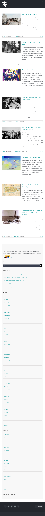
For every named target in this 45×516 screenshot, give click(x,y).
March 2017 (6, 418)
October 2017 (6, 396)
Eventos (5, 453)
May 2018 (6, 373)
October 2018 (6, 357)
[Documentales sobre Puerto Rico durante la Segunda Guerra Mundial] (11, 217)
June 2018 (6, 370)
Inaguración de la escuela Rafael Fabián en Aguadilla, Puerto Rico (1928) (18, 274)
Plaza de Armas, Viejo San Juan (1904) (11, 287)
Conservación (6, 444)
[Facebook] (5, 506)
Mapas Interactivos (7, 476)
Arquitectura (6, 434)
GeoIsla (4, 36)
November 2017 (7, 393)
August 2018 (6, 363)
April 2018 (6, 376)
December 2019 (7, 312)
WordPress (33, 514)
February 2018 (7, 383)
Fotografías (16, 36)
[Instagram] (15, 506)
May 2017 (6, 412)
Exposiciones (6, 456)
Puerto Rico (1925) (7, 283)
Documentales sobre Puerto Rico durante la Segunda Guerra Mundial (32, 212)
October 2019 (6, 318)
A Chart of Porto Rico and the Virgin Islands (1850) (14, 280)
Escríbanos (41, 513)
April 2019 (6, 338)
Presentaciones (7, 482)
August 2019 (6, 325)
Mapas (15, 179)
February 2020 (7, 305)
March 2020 (6, 302)
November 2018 (7, 354)
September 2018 (7, 360)
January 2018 (6, 386)
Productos (6, 486)
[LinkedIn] (18, 506)
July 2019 (6, 328)
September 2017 (7, 399)
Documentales (6, 450)
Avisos (15, 91)
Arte (4, 437)
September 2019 (7, 321)
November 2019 (7, 315)
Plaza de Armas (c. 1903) (29, 14)
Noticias (5, 479)
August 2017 (6, 402)
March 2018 (6, 380)
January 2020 (6, 309)
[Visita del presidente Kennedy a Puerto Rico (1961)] (11, 133)
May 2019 (6, 334)
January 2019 (6, 347)
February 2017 (7, 422)
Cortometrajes (6, 447)
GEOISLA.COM (15, 514)
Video (18, 236)
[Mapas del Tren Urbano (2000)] (11, 163)
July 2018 (6, 367)
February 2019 (7, 344)
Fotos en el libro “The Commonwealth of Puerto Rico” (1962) (16, 277)
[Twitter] (8, 506)
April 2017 (6, 415)
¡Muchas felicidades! (28, 70)
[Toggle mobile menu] (42, 2)
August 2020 (6, 296)
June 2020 (6, 299)
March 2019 (6, 341)
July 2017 (6, 406)
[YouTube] (11, 506)
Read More (41, 36)
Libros (5, 469)
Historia (19, 151)
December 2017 (7, 389)
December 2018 (7, 351)
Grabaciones (6, 463)
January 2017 (6, 425)
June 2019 (6, 331)
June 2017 (6, 409)
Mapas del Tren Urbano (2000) (31, 157)
